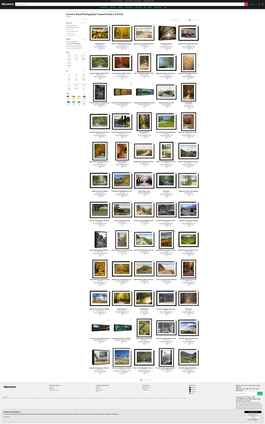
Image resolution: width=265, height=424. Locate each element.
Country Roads (91, 11)
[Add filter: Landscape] (83, 56)
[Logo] (7, 4)
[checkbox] (69, 77)
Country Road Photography (101, 11)
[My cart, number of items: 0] (262, 4)
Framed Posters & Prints (114, 11)
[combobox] (129, 4)
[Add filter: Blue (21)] (68, 102)
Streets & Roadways (83, 11)
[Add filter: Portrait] (69, 56)
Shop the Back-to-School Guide (133, 1)
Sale (165, 7)
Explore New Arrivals (149, 1)
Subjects (68, 11)
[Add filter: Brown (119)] (84, 96)
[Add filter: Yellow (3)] (79, 96)
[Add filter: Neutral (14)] (84, 102)
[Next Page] (198, 20)
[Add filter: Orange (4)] (73, 96)
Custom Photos (129, 7)
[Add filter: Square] (76, 56)
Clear (82, 39)
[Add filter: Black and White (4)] (68, 96)
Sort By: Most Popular (175, 20)
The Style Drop (103, 7)
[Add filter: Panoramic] (69, 63)
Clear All (85, 19)
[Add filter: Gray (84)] (73, 102)
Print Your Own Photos (116, 1)
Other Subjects (74, 11)
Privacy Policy (6, 416)
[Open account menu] (256, 4)
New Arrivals (138, 7)
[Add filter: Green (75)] (79, 102)
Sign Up (260, 393)
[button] (116, 1)
